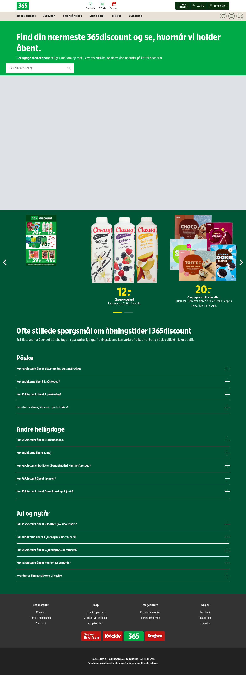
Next (238, 262)
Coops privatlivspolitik (95, 618)
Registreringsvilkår (150, 612)
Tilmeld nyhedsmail (41, 618)
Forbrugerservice (150, 618)
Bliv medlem (220, 5)
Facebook (205, 612)
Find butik (41, 623)
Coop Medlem (95, 623)
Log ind (200, 5)
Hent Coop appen (95, 612)
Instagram (205, 618)
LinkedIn (205, 623)
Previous (8, 262)
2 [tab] (128, 312)
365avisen (41, 612)
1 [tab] (117, 312)
